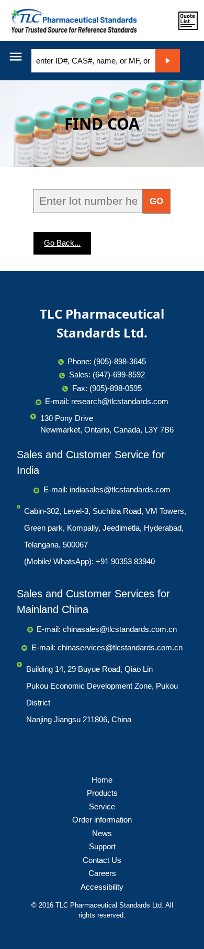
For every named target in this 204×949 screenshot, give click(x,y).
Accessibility (102, 886)
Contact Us (102, 860)
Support (102, 846)
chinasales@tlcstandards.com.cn (120, 629)
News (102, 833)
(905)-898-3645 (120, 361)
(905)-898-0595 (115, 388)
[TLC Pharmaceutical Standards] (71, 20)
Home (102, 779)
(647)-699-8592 (119, 374)
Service (102, 806)
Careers (102, 873)
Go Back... (62, 242)
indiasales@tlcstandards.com (120, 489)
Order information (102, 819)
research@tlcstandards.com (119, 401)
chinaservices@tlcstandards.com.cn (120, 647)
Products (102, 792)
